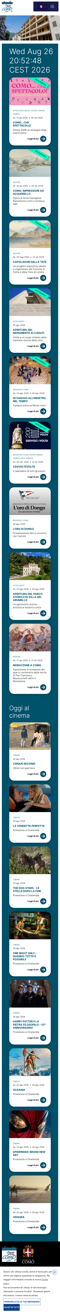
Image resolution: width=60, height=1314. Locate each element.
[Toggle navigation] (52, 6)
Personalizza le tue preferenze (22, 1302)
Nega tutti (54, 1272)
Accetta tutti (11, 1307)
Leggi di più (33, 139)
